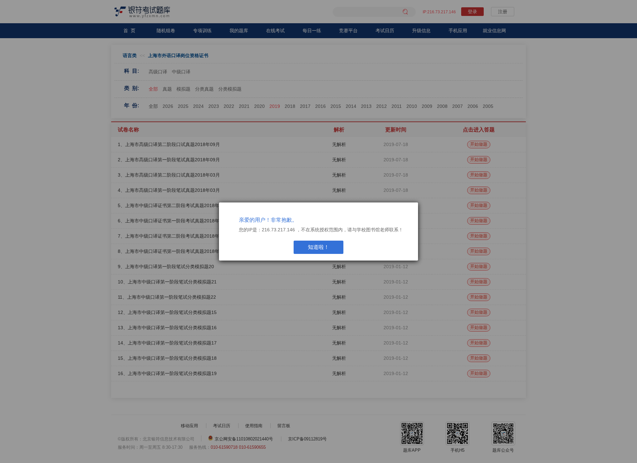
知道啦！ (318, 247)
